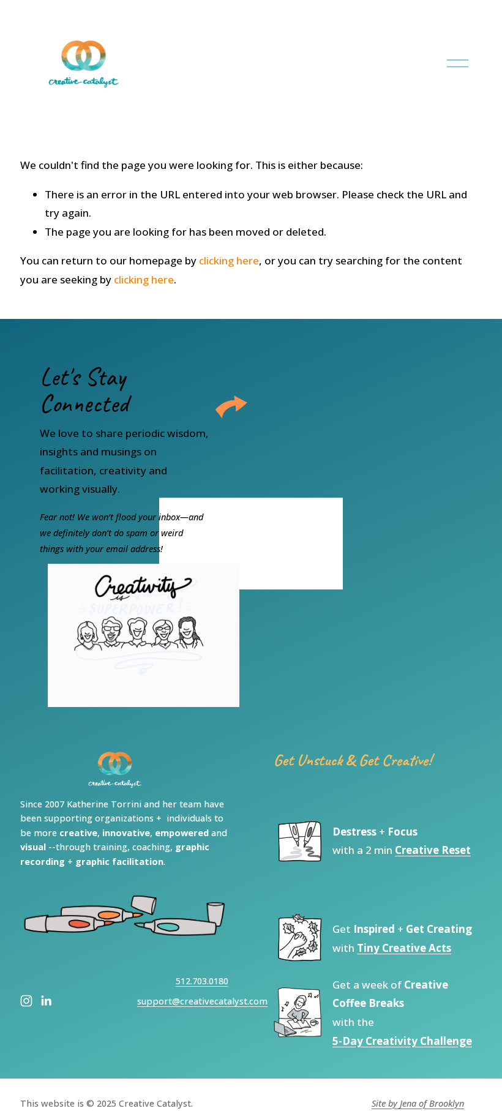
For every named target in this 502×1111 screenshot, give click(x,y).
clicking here (229, 260)
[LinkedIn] (46, 1001)
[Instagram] (26, 1001)
